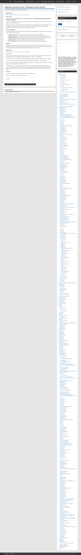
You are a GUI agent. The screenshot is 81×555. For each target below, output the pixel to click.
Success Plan (61, 345)
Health (60, 319)
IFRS (38, 1)
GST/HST (62, 170)
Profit (61, 202)
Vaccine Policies (63, 277)
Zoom (62, 174)
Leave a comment (23, 9)
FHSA (61, 153)
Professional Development (47, 1)
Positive (60, 338)
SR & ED (61, 213)
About (74, 1)
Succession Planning (64, 219)
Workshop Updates (62, 545)
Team (61, 229)
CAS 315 (61, 400)
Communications (62, 298)
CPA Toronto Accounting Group (66, 134)
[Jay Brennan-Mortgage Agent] (64, 9)
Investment (61, 325)
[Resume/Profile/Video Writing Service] (63, 29)
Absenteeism (62, 355)
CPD (60, 304)
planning (61, 490)
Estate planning (63, 148)
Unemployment (63, 530)
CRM (60, 306)
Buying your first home (63, 296)
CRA (61, 135)
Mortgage (61, 332)
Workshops (61, 547)
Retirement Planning (63, 343)
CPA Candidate (63, 131)
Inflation (61, 178)
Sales (61, 291)
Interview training (62, 324)
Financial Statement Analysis (65, 159)
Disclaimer (6, 553)
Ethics (61, 149)
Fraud (27, 84)
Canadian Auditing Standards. (65, 116)
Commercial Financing (65, 250)
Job (61, 265)
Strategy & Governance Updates (66, 515)
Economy (61, 312)
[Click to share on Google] (11, 81)
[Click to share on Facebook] (9, 81)
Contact (68, 1)
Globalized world (63, 166)
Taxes (60, 348)
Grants (61, 169)
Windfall (61, 281)
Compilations (62, 408)
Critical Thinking (63, 137)
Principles (62, 200)
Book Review (61, 285)
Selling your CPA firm (64, 512)
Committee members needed (65, 125)
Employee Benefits (63, 146)
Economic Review (63, 145)
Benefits (61, 108)
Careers (61, 119)
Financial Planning (63, 157)
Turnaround (62, 234)
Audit (61, 101)
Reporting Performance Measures (66, 207)
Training (60, 351)
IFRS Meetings (63, 177)
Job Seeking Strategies (64, 183)
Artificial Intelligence (21, 84)
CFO (61, 122)
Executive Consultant (65, 84)
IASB (60, 321)
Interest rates (62, 180)
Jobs (61, 184)
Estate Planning (63, 434)
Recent (72, 35)
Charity (61, 124)
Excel (61, 151)
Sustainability (62, 220)
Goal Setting (62, 453)
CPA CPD (62, 417)
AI (15, 84)
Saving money (62, 212)
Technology (61, 349)
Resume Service (60, 1)
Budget (61, 112)
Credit (61, 136)
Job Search (63, 266)
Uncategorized (62, 353)
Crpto (61, 425)
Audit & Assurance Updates (65, 376)
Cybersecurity (62, 142)
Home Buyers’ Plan (63, 171)
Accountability (62, 76)
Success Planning (63, 218)
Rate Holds (62, 206)
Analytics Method (63, 95)
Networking (62, 191)
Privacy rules (62, 201)
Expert (61, 152)
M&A (61, 186)
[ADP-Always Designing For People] (64, 7)
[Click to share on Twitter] (14, 81)
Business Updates (63, 392)
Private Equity (61, 339)
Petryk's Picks (62, 196)
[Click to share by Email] (16, 81)
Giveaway (62, 164)
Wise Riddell (61, 541)
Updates (33, 84)
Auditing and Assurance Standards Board (67, 104)
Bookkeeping (62, 111)
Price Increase (62, 198)
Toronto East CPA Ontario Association (67, 233)
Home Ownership (62, 320)
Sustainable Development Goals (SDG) (67, 221)
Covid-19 (61, 301)
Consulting (62, 129)
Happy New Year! (62, 318)
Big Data (62, 244)
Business (61, 113)
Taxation (61, 226)
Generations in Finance (64, 163)
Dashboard (62, 143)
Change (61, 123)
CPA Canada (61, 302)
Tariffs (61, 224)
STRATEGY (62, 215)
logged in (11, 91)
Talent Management (64, 271)
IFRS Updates (62, 463)
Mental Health (62, 189)
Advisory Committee (64, 94)
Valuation (62, 278)
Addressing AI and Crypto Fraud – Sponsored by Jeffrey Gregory (18, 14)
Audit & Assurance (63, 102)
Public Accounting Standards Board (66, 498)
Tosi (61, 228)
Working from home (63, 537)
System (62, 78)
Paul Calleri (13, 9)
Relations (62, 290)
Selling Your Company (63, 344)
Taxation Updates (63, 520)
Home (10, 1)
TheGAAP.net (62, 232)
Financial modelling (63, 155)
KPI (60, 185)
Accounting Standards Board (65, 87)
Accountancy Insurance (64, 361)
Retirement (62, 208)
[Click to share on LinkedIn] (7, 81)
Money (61, 190)
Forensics (62, 160)
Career (61, 398)
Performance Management (65, 195)
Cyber (61, 141)
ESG (61, 147)
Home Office (62, 172)
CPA (61, 413)
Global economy (63, 165)
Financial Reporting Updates (65, 443)
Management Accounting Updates (66, 480)
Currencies (62, 140)
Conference (62, 128)
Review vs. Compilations (64, 209)
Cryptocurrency (63, 139)
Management (62, 289)
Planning (60, 336)
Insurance (63, 90)
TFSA (61, 524)
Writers (60, 548)
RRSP (61, 210)
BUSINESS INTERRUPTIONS (65, 114)
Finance (61, 154)
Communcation (63, 407)
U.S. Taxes (62, 235)
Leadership (61, 327)
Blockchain (62, 110)
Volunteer (62, 533)
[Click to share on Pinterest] (18, 81)
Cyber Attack (61, 307)
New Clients (62, 192)
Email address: (61, 21)
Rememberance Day (63, 341)
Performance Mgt (30, 1)
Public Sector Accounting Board (66, 203)
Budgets (61, 385)
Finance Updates (63, 440)
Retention (61, 342)
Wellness (61, 540)
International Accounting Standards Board (68, 468)
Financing (62, 446)
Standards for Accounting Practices (66, 214)
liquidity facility (62, 478)
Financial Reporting (63, 158)
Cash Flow (61, 297)
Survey (60, 347)
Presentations (62, 197)
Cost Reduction (63, 130)
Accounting (7, 84)
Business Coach (64, 89)
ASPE (61, 98)
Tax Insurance (62, 225)
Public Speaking (63, 204)
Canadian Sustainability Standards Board (67, 117)
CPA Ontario (61, 303)
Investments (61, 326)
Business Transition (18, 1)
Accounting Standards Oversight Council (67, 92)
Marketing (61, 331)
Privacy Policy (11, 553)
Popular (62, 35)
